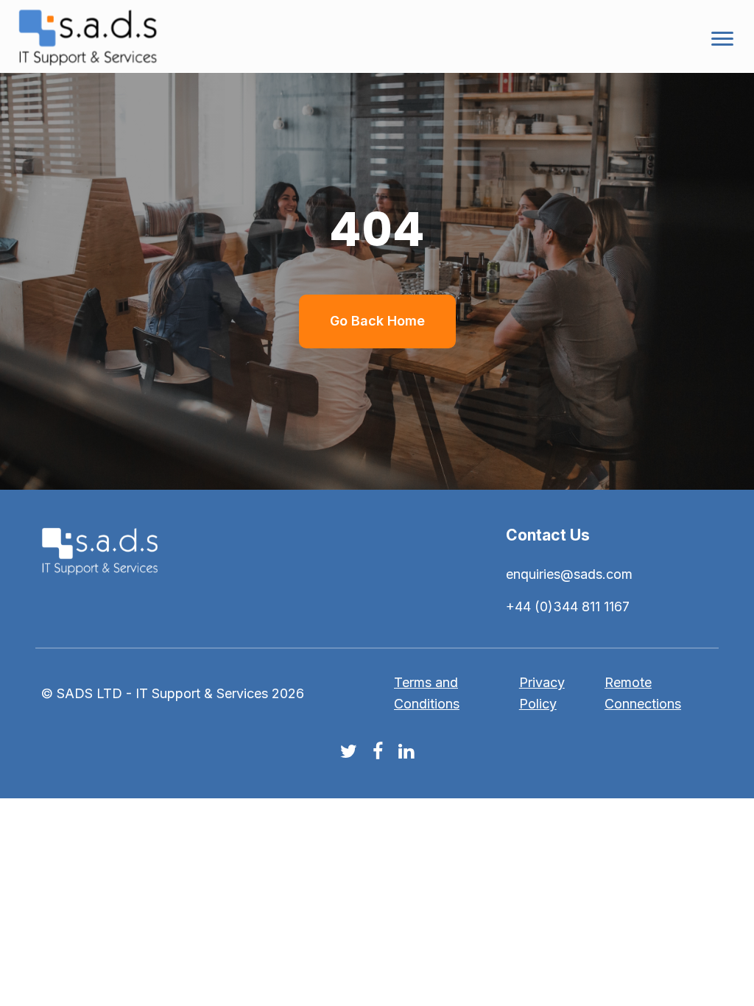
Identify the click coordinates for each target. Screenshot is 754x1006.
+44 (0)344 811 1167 (568, 606)
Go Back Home (377, 320)
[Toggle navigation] (722, 36)
